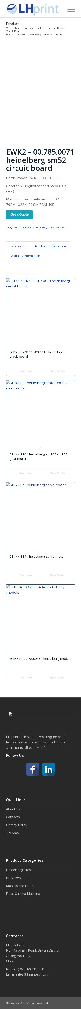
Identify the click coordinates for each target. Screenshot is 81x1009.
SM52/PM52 (62, 227)
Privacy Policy (16, 825)
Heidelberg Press (44, 227)
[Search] (59, 8)
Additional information (50, 246)
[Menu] (69, 8)
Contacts (13, 817)
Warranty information (25, 255)
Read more (25, 371)
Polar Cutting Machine (23, 894)
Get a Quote (19, 214)
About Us (13, 809)
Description (18, 246)
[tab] (18, 246)
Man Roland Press (19, 886)
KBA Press (14, 878)
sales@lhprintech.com (32, 974)
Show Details (57, 371)
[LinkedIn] (49, 769)
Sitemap (12, 833)
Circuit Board (26, 227)
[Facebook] (33, 769)
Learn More (35, 748)
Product (12, 23)
